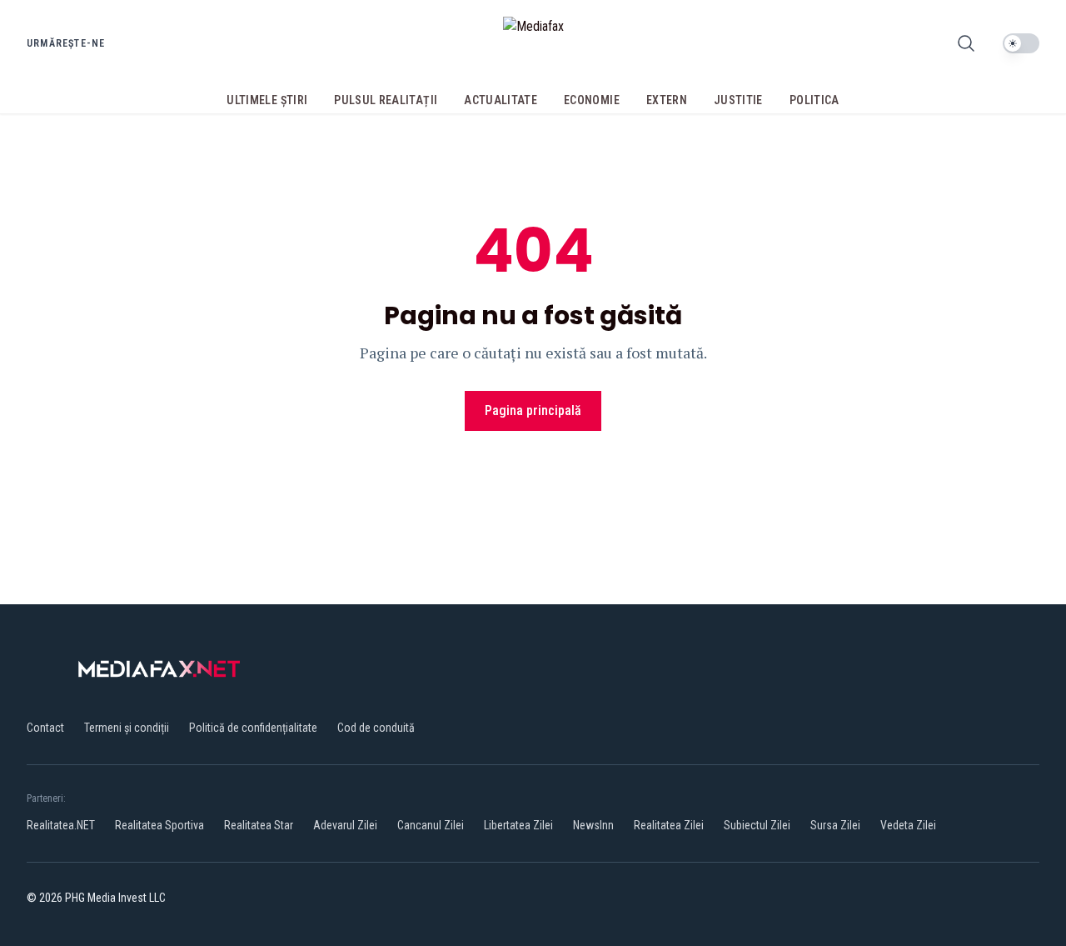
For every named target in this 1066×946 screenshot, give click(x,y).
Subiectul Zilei (757, 825)
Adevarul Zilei (345, 825)
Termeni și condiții (126, 727)
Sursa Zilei (835, 825)
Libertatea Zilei (518, 825)
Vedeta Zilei (908, 825)
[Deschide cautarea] (966, 43)
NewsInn (593, 825)
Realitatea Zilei (669, 825)
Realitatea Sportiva (159, 825)
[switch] (1021, 43)
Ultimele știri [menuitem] (267, 100)
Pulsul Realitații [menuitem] (385, 100)
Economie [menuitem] (592, 100)
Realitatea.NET (61, 825)
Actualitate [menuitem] (500, 100)
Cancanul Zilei (430, 825)
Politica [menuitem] (814, 100)
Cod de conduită (376, 727)
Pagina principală (533, 410)
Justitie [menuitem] (738, 100)
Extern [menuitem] (666, 100)
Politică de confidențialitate (253, 727)
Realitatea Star (258, 825)
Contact (45, 727)
